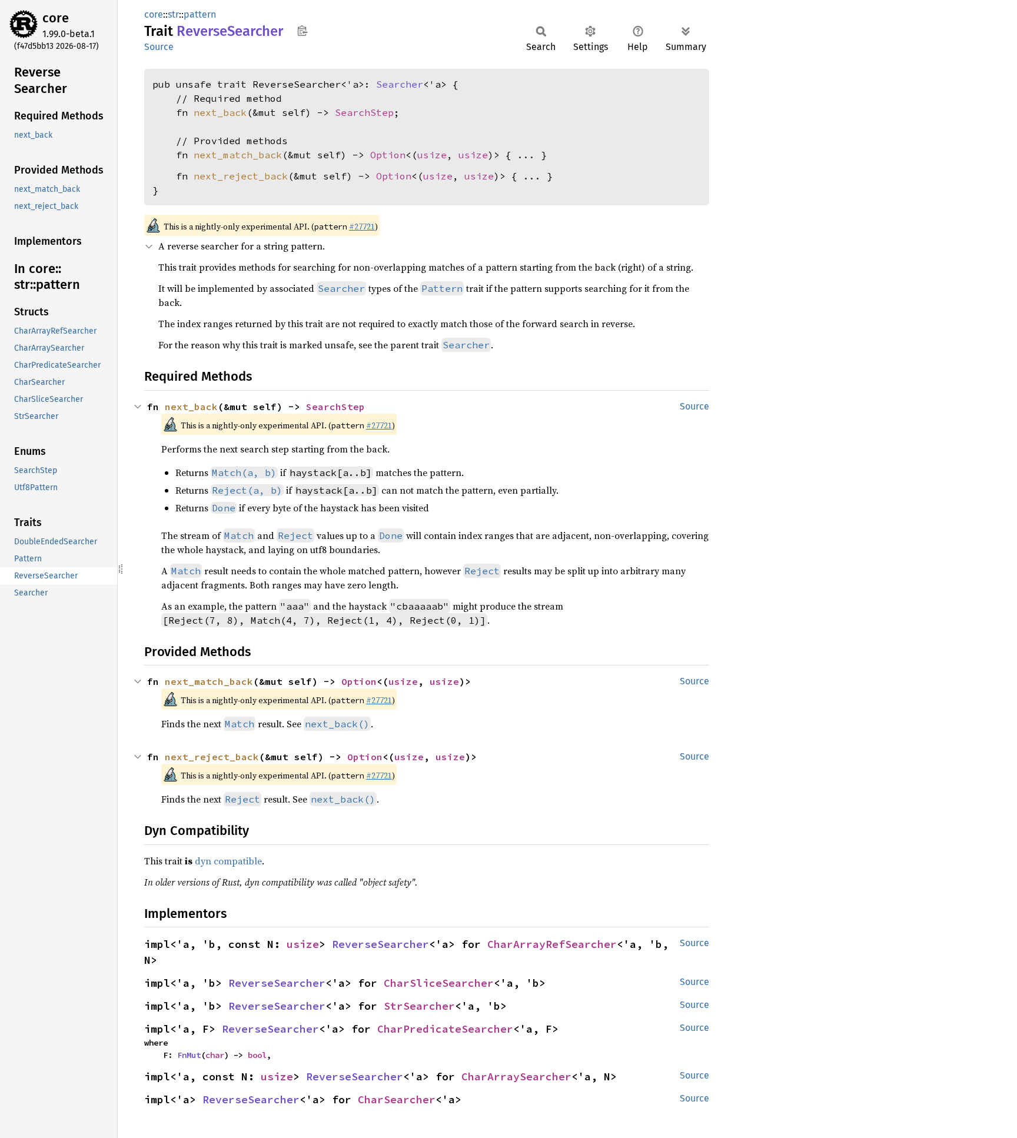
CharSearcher (397, 1099)
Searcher (399, 84)
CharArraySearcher (516, 1076)
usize (432, 155)
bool (257, 1055)
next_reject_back (241, 176)
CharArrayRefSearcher (552, 944)
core (55, 18)
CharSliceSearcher (439, 983)
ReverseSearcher (380, 944)
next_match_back (238, 155)
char (214, 1055)
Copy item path (302, 31)
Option (388, 155)
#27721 (362, 226)
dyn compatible (228, 860)
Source (159, 46)
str (173, 14)
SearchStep (364, 112)
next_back (220, 112)
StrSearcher (419, 1006)
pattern (200, 14)
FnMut (189, 1055)
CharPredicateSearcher (445, 1029)
